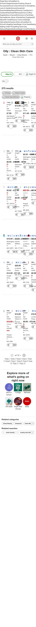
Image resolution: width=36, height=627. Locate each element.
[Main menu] (4, 38)
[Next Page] (33, 74)
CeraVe (32, 161)
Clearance (13, 22)
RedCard (15, 29)
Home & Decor (14, 6)
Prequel (24, 207)
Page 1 (7, 359)
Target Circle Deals (24, 24)
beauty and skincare (27, 432)
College (8, 3)
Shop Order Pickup (8, 27)
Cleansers (18, 423)
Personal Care (21, 10)
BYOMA (32, 284)
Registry (9, 29)
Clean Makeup (29, 423)
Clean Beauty (22, 55)
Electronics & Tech (22, 15)
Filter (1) (9, 74)
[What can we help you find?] (18, 44)
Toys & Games (11, 15)
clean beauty (10, 432)
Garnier (7, 201)
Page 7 (13, 361)
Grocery (14, 8)
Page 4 (24, 359)
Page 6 (7, 361)
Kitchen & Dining (25, 6)
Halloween (14, 3)
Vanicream (15, 115)
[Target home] (18, 38)
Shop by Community (18, 20)
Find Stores (31, 29)
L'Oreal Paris (32, 197)
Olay (32, 245)
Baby (9, 10)
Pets (8, 13)
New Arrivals (21, 22)
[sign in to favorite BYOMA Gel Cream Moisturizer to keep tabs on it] (27, 339)
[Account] (26, 38)
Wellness (18, 13)
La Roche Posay (24, 124)
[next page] (24, 355)
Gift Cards (7, 20)
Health (12, 13)
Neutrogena (24, 161)
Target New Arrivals (7, 1)
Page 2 (13, 359)
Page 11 (16, 363)
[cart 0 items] (32, 38)
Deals (7, 22)
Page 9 (25, 361)
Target (5, 55)
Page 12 (22, 363)
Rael (7, 120)
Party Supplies (27, 17)
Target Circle (22, 29)
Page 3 (18, 359)
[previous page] (12, 355)
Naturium (15, 321)
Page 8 (19, 361)
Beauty (13, 10)
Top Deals (13, 24)
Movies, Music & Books (13, 17)
